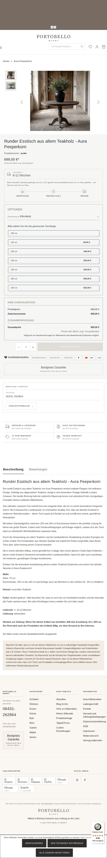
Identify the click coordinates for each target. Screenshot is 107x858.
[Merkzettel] (90, 47)
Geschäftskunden (92, 699)
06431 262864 (14, 396)
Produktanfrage (64, 718)
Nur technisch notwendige (67, 843)
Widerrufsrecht (91, 735)
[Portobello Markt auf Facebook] (85, 780)
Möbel (33, 732)
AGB (85, 726)
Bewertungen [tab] (38, 469)
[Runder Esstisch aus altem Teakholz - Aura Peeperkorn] (60, 101)
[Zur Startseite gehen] (53, 38)
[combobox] (64, 46)
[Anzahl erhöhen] (33, 347)
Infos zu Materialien (66, 708)
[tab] (13, 469)
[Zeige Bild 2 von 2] (62, 128)
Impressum (89, 731)
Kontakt (87, 708)
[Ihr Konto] (97, 47)
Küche (33, 713)
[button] (53, 217)
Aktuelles (61, 699)
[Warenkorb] (103, 47)
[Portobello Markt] (53, 812)
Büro (32, 723)
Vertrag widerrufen (92, 740)
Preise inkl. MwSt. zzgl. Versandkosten (18, 163)
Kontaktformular (9, 726)
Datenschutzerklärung (94, 721)
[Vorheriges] (21, 101)
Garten (33, 727)
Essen (33, 708)
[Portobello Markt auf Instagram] (77, 780)
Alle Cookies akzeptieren (54, 853)
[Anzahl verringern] (19, 347)
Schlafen (34, 699)
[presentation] (52, 27)
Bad (32, 718)
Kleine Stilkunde (64, 713)
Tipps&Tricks (63, 723)
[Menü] (102, 823)
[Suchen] (81, 46)
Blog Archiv (62, 704)
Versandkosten (47, 804)
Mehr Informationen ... (90, 837)
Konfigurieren (34, 843)
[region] (53, 101)
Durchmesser (13, 217)
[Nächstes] (98, 101)
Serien (33, 737)
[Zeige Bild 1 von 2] (58, 128)
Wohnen (34, 704)
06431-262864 (9, 712)
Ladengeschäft (90, 704)
